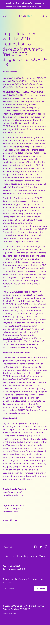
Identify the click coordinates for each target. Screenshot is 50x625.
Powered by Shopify (9, 613)
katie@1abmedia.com (13, 495)
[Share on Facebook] (11, 520)
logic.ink (28, 479)
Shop (44, 16)
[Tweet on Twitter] (16, 520)
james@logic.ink (10, 511)
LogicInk (34, 107)
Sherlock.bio (24, 413)
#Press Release (10, 71)
